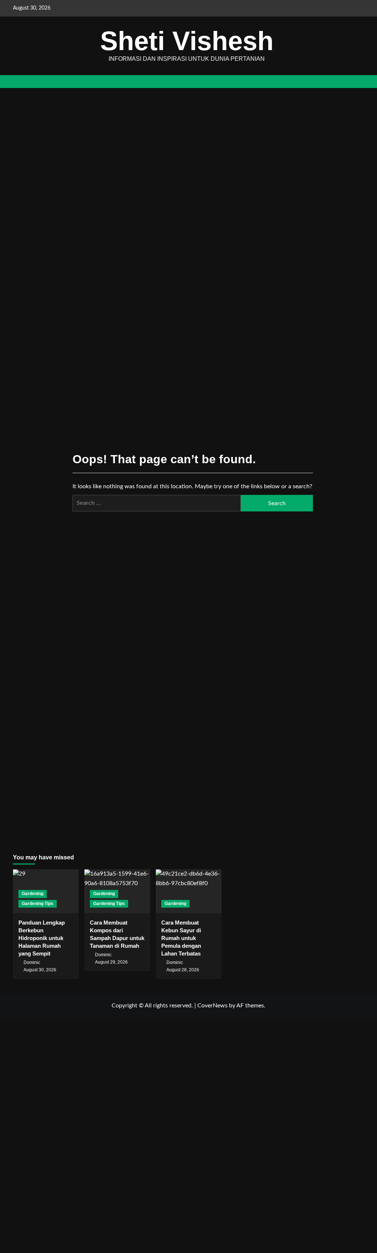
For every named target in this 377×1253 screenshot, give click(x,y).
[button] (359, 81)
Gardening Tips (37, 903)
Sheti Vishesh (187, 41)
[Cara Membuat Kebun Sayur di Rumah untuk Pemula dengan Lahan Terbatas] (189, 891)
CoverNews (212, 1006)
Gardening (32, 893)
